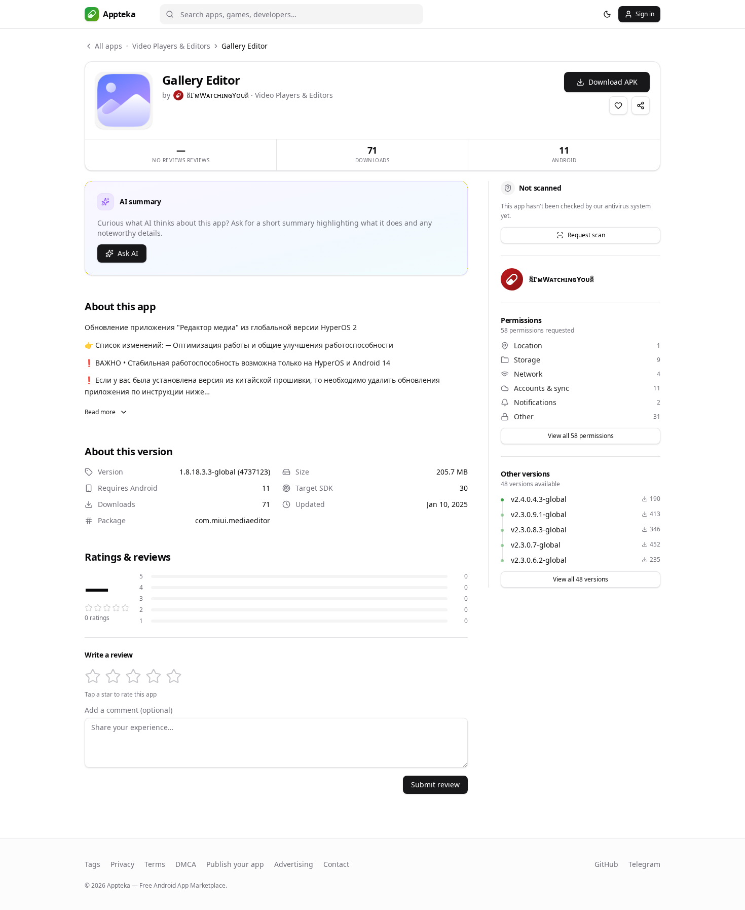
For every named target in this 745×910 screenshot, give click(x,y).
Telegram (644, 864)
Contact (336, 864)
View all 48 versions (580, 579)
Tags (92, 864)
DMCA (185, 864)
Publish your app (235, 864)
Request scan (586, 235)
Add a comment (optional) (128, 710)
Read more (100, 412)
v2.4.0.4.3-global (539, 499)
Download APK (613, 82)
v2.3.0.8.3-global (539, 529)
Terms (154, 864)
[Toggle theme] (607, 14)
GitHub (606, 864)
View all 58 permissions (581, 435)
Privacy (122, 864)
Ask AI (128, 253)
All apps (108, 46)
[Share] (640, 105)
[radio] (93, 676)
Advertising (293, 864)
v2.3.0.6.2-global (539, 560)
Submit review (435, 784)
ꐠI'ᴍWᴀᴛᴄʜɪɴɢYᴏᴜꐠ (218, 95)
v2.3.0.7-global (536, 545)
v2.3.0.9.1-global (539, 514)
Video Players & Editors (171, 46)
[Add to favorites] (618, 105)
